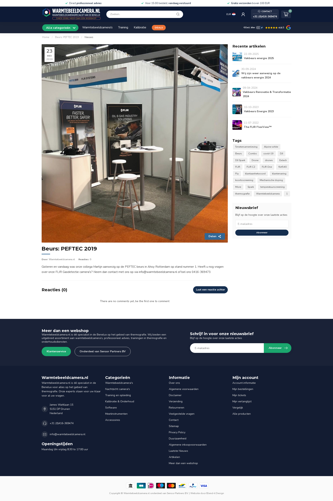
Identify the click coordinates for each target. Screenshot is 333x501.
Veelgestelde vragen (181, 414)
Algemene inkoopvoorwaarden (188, 445)
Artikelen (174, 457)
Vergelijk (237, 407)
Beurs (238, 153)
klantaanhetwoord (255, 173)
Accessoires (112, 420)
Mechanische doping (271, 180)
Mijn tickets (239, 395)
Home (45, 37)
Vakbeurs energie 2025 (259, 58)
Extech (283, 160)
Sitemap (174, 426)
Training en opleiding (118, 395)
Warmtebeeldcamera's (97, 27)
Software (111, 407)
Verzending (175, 401)
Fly (237, 173)
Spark (251, 187)
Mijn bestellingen (242, 389)
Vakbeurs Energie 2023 (259, 111)
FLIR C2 (251, 166)
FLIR (237, 166)
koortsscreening (244, 180)
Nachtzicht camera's (117, 389)
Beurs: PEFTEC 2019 (67, 37)
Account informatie (244, 383)
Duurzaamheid (177, 438)
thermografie (242, 193)
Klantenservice (56, 351)
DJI (281, 153)
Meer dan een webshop (183, 463)
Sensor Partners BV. (178, 493)
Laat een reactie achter (210, 289)
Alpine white (271, 146)
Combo (252, 153)
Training (123, 27)
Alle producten (241, 414)
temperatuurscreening (272, 187)
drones (269, 160)
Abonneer (261, 232)
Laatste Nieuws (178, 451)
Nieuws (89, 37)
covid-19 (268, 153)
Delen (212, 236)
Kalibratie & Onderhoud (119, 401)
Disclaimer (175, 395)
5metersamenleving (246, 146)
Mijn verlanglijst (241, 401)
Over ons (174, 383)
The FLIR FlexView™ (258, 127)
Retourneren (176, 407)
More (238, 187)
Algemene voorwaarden (183, 389)
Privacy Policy (177, 432)
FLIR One (267, 166)
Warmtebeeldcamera (268, 193)
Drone (255, 160)
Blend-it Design (215, 493)
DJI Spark (240, 160)
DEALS (159, 27)
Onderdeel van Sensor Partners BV (103, 351)
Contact (173, 420)
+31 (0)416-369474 (62, 423)
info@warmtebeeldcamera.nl (67, 434)
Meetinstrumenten (116, 414)
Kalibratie (140, 27)
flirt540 (282, 166)
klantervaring (279, 173)
